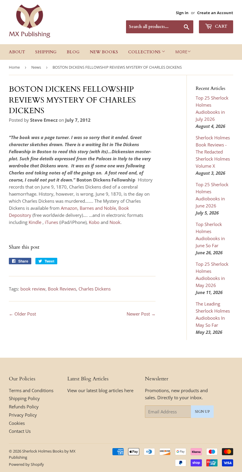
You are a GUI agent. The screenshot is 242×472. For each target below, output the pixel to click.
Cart (220, 26)
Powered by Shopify (26, 464)
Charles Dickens (95, 289)
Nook (114, 222)
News (36, 67)
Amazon (69, 208)
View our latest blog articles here (100, 390)
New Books (104, 52)
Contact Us (20, 431)
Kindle (35, 222)
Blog (73, 52)
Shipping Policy (24, 398)
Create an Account (215, 12)
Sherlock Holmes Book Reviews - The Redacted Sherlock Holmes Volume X (213, 152)
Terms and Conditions (31, 390)
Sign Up (202, 411)
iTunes (52, 222)
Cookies (17, 423)
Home (14, 67)
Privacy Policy (23, 415)
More (181, 52)
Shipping (46, 52)
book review (32, 289)
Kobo (94, 222)
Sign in (182, 12)
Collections (145, 52)
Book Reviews (62, 289)
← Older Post (22, 314)
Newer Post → (141, 314)
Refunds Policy (24, 407)
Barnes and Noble (98, 208)
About (17, 52)
